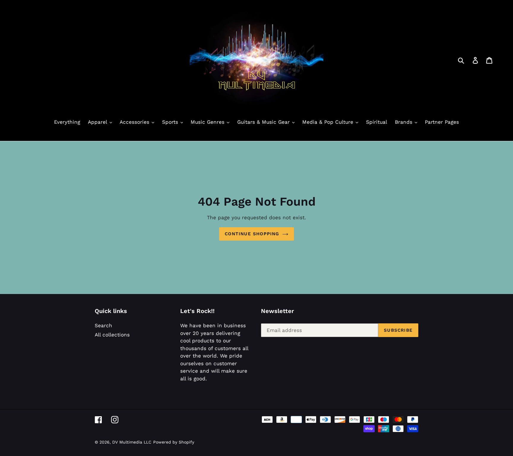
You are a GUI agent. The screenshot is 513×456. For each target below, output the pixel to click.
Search (103, 325)
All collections (112, 335)
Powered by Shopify (173, 442)
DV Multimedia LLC (131, 442)
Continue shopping (252, 233)
